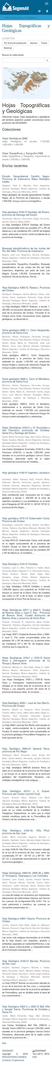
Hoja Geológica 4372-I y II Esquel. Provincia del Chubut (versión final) (26, 792)
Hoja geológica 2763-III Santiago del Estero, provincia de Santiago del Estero (26, 213)
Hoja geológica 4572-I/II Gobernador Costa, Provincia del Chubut (26, 519)
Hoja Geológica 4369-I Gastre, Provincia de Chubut (26, 920)
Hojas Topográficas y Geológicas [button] (20, 17)
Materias (8, 47)
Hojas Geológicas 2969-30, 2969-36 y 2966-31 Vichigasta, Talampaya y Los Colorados (26, 874)
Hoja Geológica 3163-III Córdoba (19, 564)
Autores (33, 42)
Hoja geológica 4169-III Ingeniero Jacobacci (26, 472)
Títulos (44, 42)
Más (4, 1042)
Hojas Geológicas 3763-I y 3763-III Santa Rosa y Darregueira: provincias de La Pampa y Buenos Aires (26, 660)
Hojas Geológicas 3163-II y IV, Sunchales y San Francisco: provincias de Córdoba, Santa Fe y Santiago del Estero (26, 430)
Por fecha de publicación (15, 42)
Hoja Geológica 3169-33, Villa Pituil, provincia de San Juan (26, 831)
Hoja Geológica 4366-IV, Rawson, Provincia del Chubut (26, 289)
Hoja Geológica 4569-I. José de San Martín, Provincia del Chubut (26, 704)
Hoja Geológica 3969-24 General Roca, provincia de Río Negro (26, 750)
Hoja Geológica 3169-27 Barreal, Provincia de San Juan (26, 962)
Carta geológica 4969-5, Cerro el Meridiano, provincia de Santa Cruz (26, 380)
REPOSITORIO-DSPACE (14, 1056)
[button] (39, 11)
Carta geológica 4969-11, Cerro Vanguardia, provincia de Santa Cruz (26, 331)
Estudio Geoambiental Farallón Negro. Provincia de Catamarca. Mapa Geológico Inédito (26, 178)
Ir (47, 60)
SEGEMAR (7, 1050)
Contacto (6, 1060)
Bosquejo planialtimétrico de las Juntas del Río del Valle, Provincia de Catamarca (26, 249)
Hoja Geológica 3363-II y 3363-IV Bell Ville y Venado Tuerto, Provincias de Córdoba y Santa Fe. (26, 1009)
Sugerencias (18, 1060)
